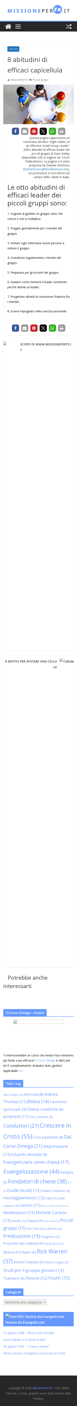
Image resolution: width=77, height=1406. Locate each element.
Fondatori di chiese (37, 1181)
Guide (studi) (24, 1190)
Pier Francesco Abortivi (44, 1229)
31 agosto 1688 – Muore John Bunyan (28, 1333)
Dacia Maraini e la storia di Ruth (24, 1340)
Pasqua (35, 1220)
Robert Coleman (28, 1262)
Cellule (13, 49)
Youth (59, 1278)
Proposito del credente (23, 1243)
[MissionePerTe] (8, 27)
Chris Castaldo (41, 1117)
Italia (51, 1198)
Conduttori (21, 1125)
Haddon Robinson (56, 1191)
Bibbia (38, 1101)
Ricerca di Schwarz (19, 1252)
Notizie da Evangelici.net (25, 1322)
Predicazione (21, 1236)
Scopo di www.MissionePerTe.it (45, 347)
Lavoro (29, 1205)
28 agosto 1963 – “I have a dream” (26, 1346)
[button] (15, 131)
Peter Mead (51, 1221)
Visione (36, 1278)
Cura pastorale (48, 1137)
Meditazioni (19, 1212)
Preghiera (50, 1236)
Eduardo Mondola (29, 1154)
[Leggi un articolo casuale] (69, 27)
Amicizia (33, 1094)
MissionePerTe (19, 80)
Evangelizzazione (31, 1171)
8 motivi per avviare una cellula (31, 664)
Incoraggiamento (23, 1198)
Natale (19, 1221)
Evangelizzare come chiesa (36, 1162)
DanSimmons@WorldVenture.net (46, 169)
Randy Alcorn (53, 1243)
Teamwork (14, 1278)
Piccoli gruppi (40, 80)
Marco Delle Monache (54, 1205)
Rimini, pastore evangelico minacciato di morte (34, 1353)
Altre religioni (13, 1095)
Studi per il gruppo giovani (33, 1270)
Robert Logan (56, 1262)
